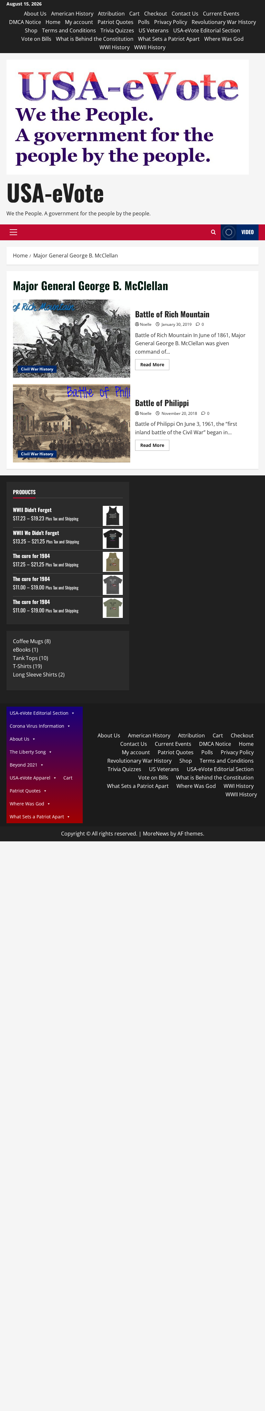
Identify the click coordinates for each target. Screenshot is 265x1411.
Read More (154, 365)
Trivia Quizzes (117, 30)
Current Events (221, 13)
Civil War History (37, 369)
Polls (144, 22)
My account (79, 22)
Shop (31, 30)
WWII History (149, 47)
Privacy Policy (170, 22)
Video (247, 232)
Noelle (146, 324)
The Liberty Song (28, 752)
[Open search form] (213, 232)
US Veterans (154, 30)
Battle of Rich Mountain (71, 339)
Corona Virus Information (37, 726)
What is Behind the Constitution (94, 38)
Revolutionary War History (224, 22)
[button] (13, 232)
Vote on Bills (36, 38)
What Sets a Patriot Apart (169, 38)
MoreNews (156, 833)
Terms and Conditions (69, 30)
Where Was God (224, 38)
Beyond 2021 (23, 765)
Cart (134, 13)
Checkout (155, 13)
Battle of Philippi (71, 423)
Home (53, 22)
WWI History (115, 47)
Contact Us (185, 13)
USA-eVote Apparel (30, 778)
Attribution (111, 13)
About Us (35, 13)
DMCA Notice (25, 22)
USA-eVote (55, 192)
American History (72, 13)
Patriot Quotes (115, 22)
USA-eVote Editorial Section (206, 30)
